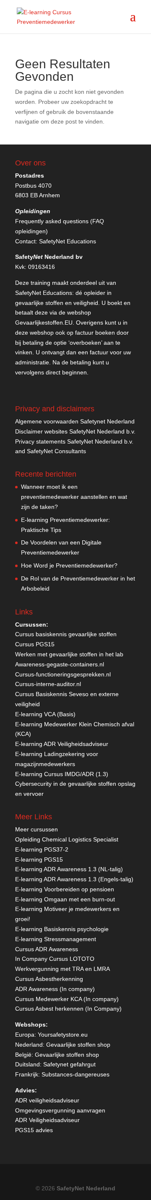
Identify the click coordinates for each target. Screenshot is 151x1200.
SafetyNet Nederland (86, 1188)
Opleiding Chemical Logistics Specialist (66, 839)
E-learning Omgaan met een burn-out (65, 899)
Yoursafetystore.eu (63, 1034)
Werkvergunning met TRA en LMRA (62, 968)
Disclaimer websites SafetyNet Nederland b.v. (75, 431)
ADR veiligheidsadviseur (47, 1100)
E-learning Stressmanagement (55, 939)
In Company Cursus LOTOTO (54, 958)
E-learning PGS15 (39, 859)
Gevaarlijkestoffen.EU (44, 322)
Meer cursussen (36, 829)
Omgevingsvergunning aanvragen (60, 1110)
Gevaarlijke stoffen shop (78, 1044)
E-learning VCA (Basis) (45, 714)
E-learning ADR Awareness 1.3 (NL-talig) (69, 869)
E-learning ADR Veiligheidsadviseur (61, 744)
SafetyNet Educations (67, 241)
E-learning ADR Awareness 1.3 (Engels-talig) (74, 879)
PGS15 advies (34, 1130)
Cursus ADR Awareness (46, 949)
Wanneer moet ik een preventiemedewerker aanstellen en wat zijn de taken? (74, 496)
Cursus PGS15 (35, 644)
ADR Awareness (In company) (55, 989)
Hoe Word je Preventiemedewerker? (69, 565)
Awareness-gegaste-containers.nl (59, 664)
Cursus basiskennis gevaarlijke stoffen (66, 634)
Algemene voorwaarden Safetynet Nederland (75, 421)
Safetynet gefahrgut (69, 1064)
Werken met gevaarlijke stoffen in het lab (69, 654)
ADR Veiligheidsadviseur (47, 1120)
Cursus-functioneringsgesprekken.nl (63, 674)
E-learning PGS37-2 (41, 849)
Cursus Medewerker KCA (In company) (67, 999)
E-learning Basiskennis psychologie (62, 929)
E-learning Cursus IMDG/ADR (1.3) (61, 774)
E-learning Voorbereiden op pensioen (64, 889)
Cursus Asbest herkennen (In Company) (68, 1008)
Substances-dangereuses (75, 1074)
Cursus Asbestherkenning (49, 978)
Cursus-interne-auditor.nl (48, 684)
